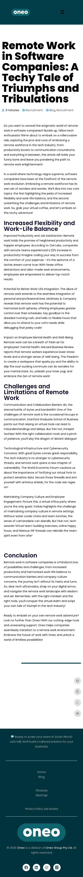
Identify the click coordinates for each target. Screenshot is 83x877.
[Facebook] (26, 867)
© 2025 (12, 848)
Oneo (21, 848)
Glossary (42, 790)
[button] (77, 680)
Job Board (51, 809)
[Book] (57, 867)
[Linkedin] (36, 867)
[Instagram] (46, 867)
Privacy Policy (34, 809)
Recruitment (34, 110)
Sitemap (41, 795)
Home (41, 772)
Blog (52, 110)
